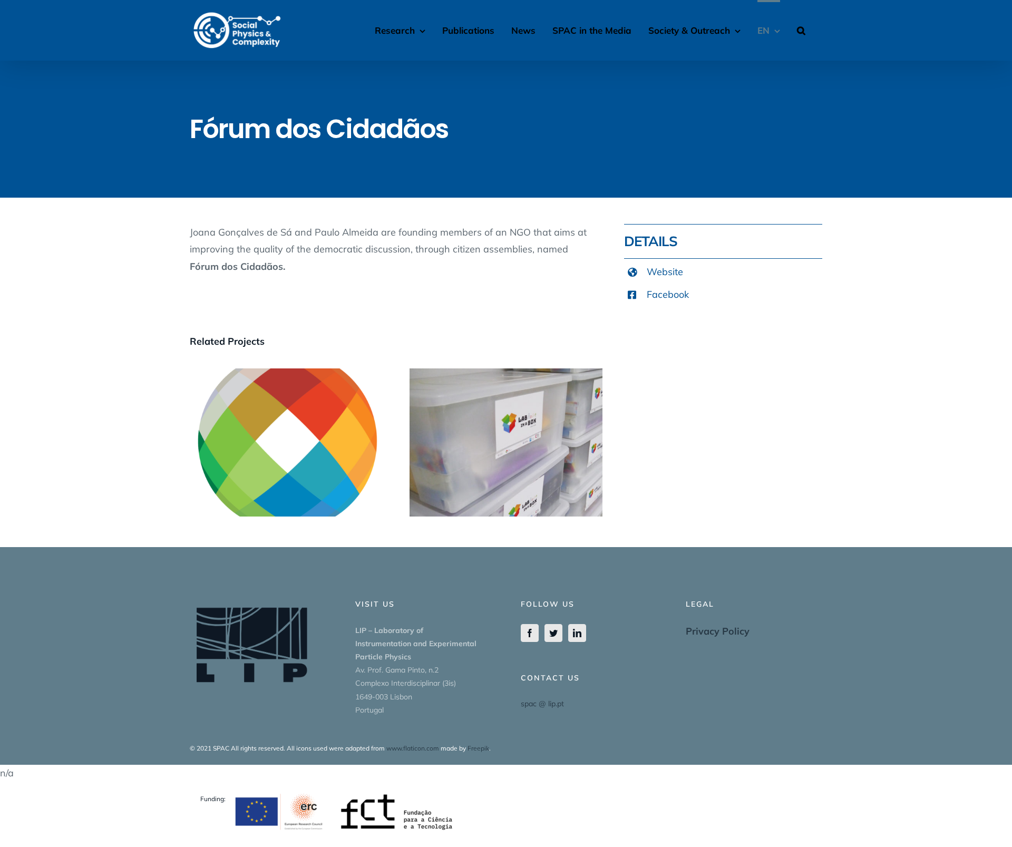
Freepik (478, 748)
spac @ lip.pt (542, 703)
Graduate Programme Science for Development (286, 425)
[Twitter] (553, 633)
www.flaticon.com (412, 748)
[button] (801, 29)
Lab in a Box (506, 432)
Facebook (668, 294)
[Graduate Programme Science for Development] (286, 442)
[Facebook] (530, 633)
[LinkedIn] (577, 633)
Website (665, 272)
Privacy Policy (718, 631)
